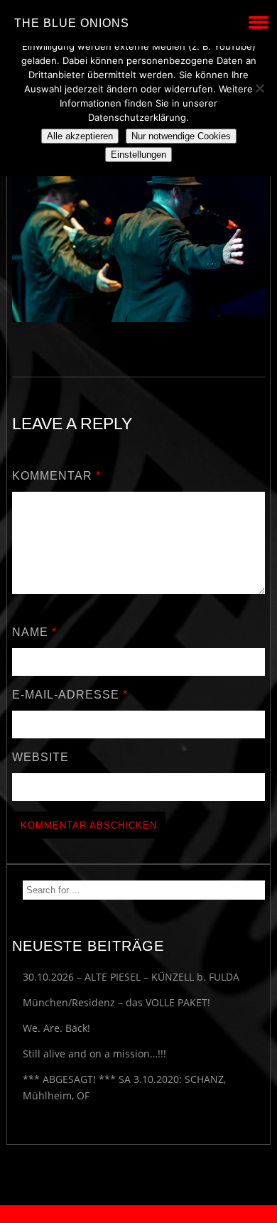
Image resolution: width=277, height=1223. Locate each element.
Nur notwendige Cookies (181, 136)
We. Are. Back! (56, 1028)
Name (34, 632)
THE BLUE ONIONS (71, 23)
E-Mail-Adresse (70, 695)
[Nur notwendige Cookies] (259, 88)
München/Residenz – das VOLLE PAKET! (116, 1002)
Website (40, 757)
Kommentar (56, 476)
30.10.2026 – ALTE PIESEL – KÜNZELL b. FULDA (131, 977)
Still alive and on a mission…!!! (94, 1053)
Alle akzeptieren (80, 136)
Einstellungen (138, 154)
